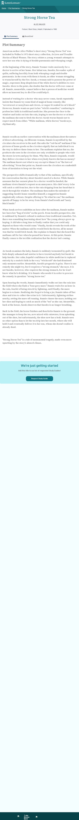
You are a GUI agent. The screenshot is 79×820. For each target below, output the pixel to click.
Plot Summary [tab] (12, 36)
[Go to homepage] (11, 3)
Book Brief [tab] (29, 36)
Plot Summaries (14, 8)
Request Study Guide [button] (39, 379)
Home (4, 8)
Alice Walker (39, 24)
